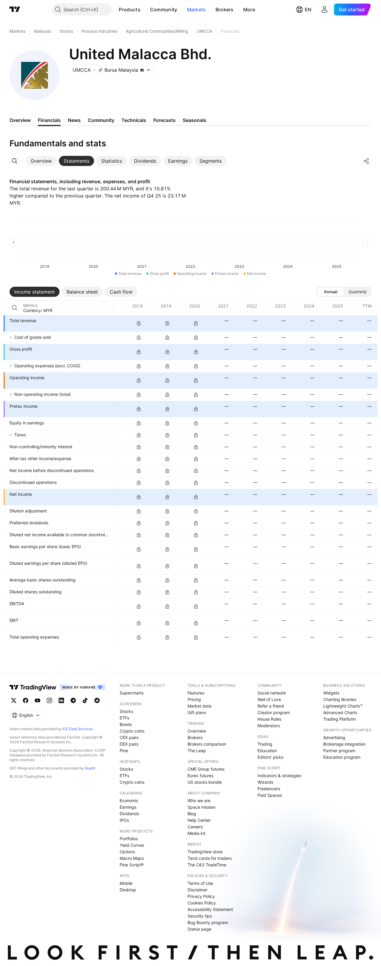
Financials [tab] (49, 120)
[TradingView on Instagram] (49, 700)
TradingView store (205, 851)
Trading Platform (339, 719)
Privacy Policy (201, 896)
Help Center (199, 820)
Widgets (331, 692)
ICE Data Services (78, 729)
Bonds (126, 724)
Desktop (128, 889)
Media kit (196, 833)
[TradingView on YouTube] (37, 700)
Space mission (202, 807)
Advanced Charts (340, 712)
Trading (264, 744)
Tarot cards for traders (210, 858)
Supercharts (131, 692)
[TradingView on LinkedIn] (61, 700)
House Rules (269, 719)
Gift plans (197, 712)
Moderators (268, 725)
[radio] (330, 292)
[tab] (41, 161)
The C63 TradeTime (207, 864)
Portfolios (129, 838)
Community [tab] (101, 120)
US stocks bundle (205, 782)
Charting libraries (339, 699)
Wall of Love (269, 699)
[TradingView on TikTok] (85, 700)
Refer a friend (270, 705)
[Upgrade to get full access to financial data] (139, 323)
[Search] (15, 308)
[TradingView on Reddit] (97, 700)
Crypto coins (132, 730)
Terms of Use (200, 883)
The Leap (197, 750)
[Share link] (366, 161)
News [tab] (74, 120)
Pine (124, 750)
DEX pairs (129, 744)
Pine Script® (131, 864)
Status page (199, 929)
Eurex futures (200, 775)
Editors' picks (270, 757)
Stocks (126, 711)
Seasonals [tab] (194, 120)
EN (308, 9)
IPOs (124, 820)
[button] (145, 9)
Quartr (90, 768)
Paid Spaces (269, 795)
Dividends (129, 813)
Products (129, 9)
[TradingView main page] (15, 9)
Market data (199, 705)
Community (163, 9)
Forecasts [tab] (164, 120)
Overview (197, 730)
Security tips (200, 915)
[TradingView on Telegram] (73, 700)
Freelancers (268, 788)
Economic (129, 800)
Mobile (126, 883)
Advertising (334, 737)
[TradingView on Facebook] (25, 700)
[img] (142, 70)
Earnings (128, 807)
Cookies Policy (202, 902)
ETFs (124, 717)
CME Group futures (206, 768)
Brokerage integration (344, 744)
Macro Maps (132, 858)
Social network (271, 692)
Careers (195, 826)
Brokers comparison (207, 744)
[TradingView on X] (14, 700)
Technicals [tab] (133, 120)
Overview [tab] (20, 120)
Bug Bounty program (208, 922)
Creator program (273, 712)
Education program (341, 757)
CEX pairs (129, 737)
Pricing (194, 699)
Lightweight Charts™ (343, 705)
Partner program (339, 750)
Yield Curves (132, 845)
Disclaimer (197, 889)
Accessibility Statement (210, 909)
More (249, 9)
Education (267, 750)
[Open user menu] (324, 9)
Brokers (225, 9)
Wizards (265, 782)
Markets (196, 9)
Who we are (199, 800)
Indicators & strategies (279, 775)
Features (196, 692)
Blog (192, 813)
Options (127, 851)
